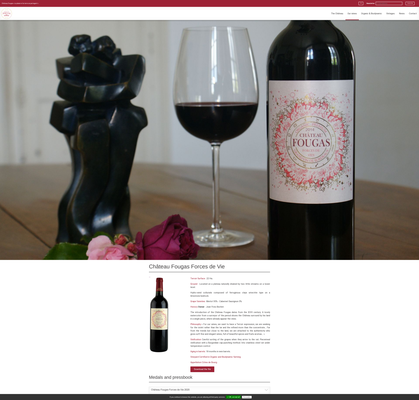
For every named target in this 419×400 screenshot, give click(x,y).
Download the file (202, 369)
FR (361, 3)
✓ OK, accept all (233, 397)
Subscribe (410, 3)
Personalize (247, 397)
